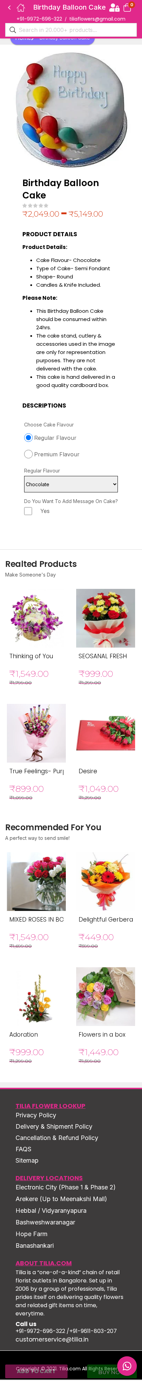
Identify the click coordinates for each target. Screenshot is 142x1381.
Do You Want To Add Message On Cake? (71, 501)
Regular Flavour (42, 470)
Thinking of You (31, 656)
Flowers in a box (102, 1034)
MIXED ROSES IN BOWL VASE (48, 919)
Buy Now (112, 1372)
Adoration (23, 1034)
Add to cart (36, 1371)
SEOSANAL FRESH (103, 656)
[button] (127, 7)
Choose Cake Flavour (49, 424)
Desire (88, 771)
